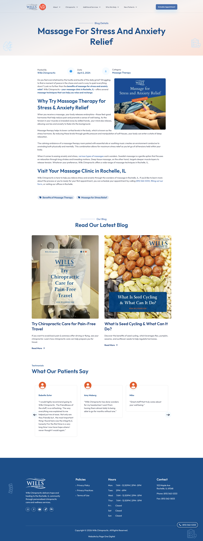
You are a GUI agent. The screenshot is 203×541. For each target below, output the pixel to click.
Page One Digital (107, 536)
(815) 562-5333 (143, 181)
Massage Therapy (121, 72)
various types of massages (91, 156)
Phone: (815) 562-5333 (167, 493)
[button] (55, 7)
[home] (36, 7)
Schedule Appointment (166, 7)
